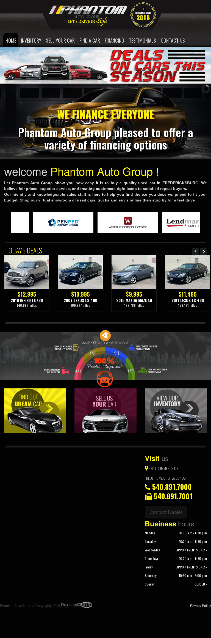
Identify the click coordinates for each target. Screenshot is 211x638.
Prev (195, 251)
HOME (10, 40)
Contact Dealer (165, 511)
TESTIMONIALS (142, 40)
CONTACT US (173, 40)
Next (203, 251)
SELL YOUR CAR (60, 40)
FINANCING (114, 40)
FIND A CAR (89, 40)
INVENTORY (31, 40)
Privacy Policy (200, 605)
